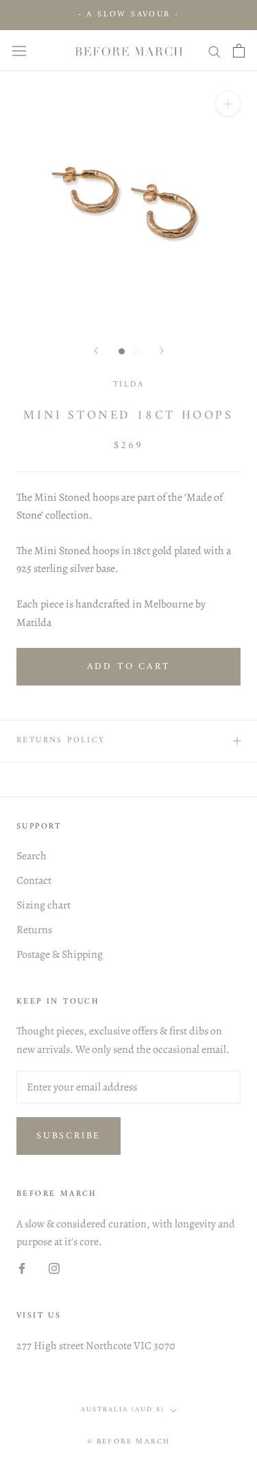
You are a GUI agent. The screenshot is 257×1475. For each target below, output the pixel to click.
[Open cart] (239, 50)
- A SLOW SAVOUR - (129, 15)
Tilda (128, 385)
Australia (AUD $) (122, 1409)
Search (31, 855)
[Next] (162, 351)
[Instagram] (54, 1268)
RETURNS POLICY (61, 740)
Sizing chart (43, 905)
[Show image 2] (136, 351)
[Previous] (96, 351)
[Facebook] (21, 1268)
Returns (34, 929)
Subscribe (68, 1136)
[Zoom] (228, 104)
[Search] (214, 50)
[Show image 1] (122, 351)
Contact (33, 880)
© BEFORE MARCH (129, 1441)
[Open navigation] (19, 50)
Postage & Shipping (59, 954)
